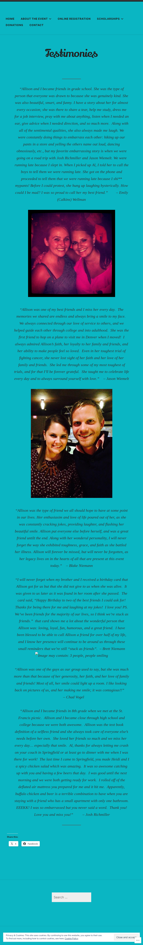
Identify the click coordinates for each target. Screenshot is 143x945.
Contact (36, 25)
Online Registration (74, 18)
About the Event (34, 18)
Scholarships (108, 18)
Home (10, 18)
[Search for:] (71, 897)
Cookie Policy (71, 938)
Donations (14, 25)
